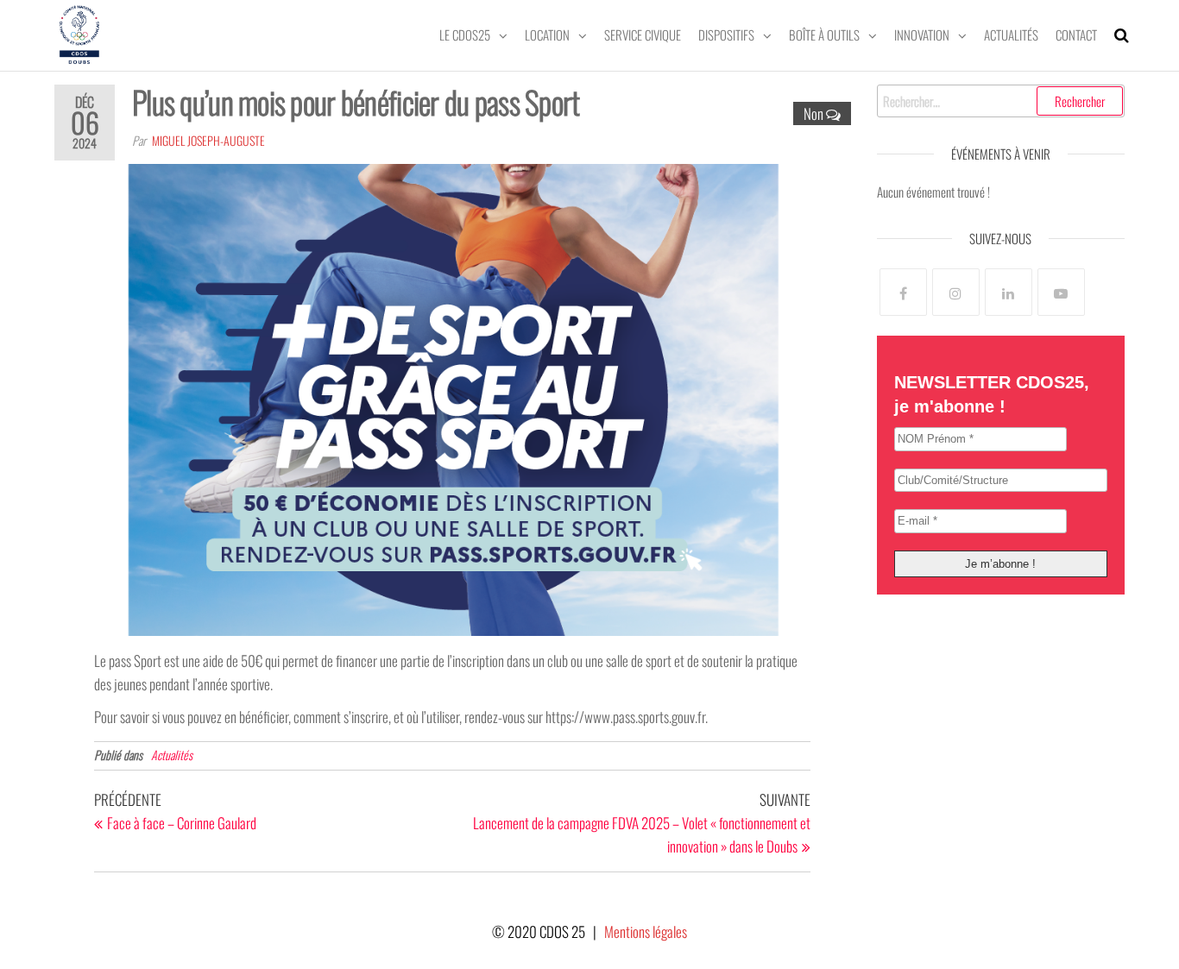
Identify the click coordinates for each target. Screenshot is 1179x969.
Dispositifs (726, 34)
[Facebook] (903, 292)
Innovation (921, 34)
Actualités (1011, 34)
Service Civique (642, 34)
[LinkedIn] (1008, 292)
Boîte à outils (824, 34)
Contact (1076, 34)
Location (547, 34)
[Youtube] (1061, 292)
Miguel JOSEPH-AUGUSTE (208, 140)
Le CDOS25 (464, 34)
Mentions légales (645, 931)
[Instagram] (956, 292)
